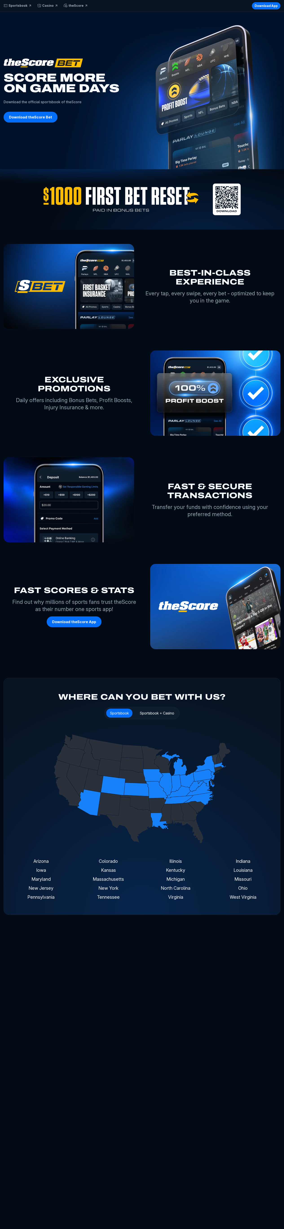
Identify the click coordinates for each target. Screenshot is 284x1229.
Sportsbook (119, 713)
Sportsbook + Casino (157, 713)
